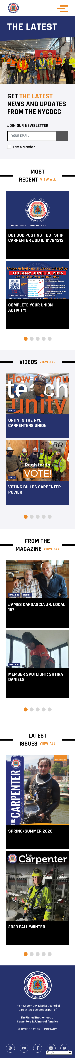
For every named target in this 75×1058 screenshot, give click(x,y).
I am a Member (24, 147)
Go (62, 136)
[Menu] (64, 9)
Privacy (50, 1029)
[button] (26, 339)
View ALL (48, 180)
